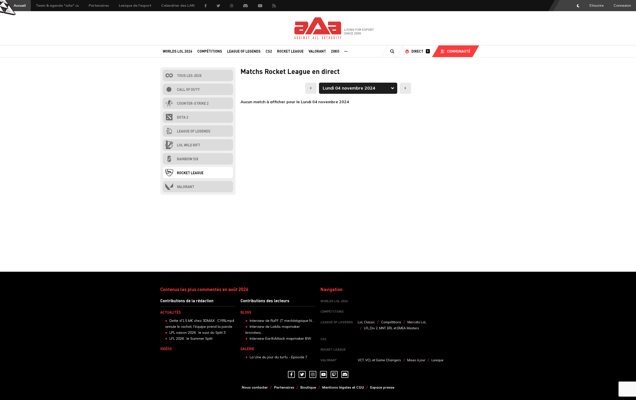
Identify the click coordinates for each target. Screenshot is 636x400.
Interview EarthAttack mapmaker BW (280, 338)
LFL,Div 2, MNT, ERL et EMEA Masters (391, 328)
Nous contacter (255, 387)
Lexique (437, 360)
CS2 (269, 51)
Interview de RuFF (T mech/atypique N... (282, 320)
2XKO (335, 51)
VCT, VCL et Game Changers (379, 360)
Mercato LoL (416, 322)
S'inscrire (596, 5)
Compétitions (209, 51)
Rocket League (290, 51)
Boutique (308, 387)
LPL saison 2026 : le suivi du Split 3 (197, 332)
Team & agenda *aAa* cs (57, 5)
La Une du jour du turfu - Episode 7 (278, 357)
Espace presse (382, 387)
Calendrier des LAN (178, 5)
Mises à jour (416, 360)
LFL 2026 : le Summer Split (190, 338)
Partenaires (99, 5)
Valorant (317, 51)
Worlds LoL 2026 (177, 51)
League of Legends (244, 51)
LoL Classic (366, 322)
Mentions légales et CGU (343, 387)
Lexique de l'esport (135, 5)
